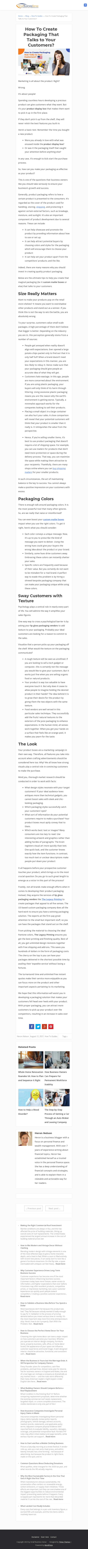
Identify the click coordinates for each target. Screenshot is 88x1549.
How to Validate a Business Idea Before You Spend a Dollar (44, 1304)
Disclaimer (35, 1537)
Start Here (45, 1537)
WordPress (49, 1545)
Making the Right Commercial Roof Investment (41, 1225)
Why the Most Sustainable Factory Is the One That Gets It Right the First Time (43, 1477)
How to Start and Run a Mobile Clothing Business (42, 1443)
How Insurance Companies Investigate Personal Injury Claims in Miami (41, 1412)
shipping (40, 206)
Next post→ (54, 1208)
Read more (60, 1264)
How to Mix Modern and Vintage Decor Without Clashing (41, 1246)
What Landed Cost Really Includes (35, 1506)
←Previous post (33, 1208)
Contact (53, 1537)
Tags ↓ (65, 1036)
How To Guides (51, 1036)
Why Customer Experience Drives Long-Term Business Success (40, 1271)
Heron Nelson (23, 1036)
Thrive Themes (64, 1542)
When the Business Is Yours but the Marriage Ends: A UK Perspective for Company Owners (44, 1361)
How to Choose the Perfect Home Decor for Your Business (42, 1331)
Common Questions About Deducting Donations (42, 1463)
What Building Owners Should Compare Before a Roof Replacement (42, 1389)
